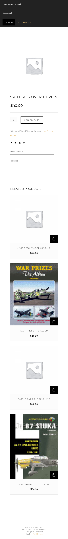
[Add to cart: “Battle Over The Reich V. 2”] (54, 390)
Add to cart (32, 120)
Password (7, 13)
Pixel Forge (38, 534)
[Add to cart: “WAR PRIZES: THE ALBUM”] (54, 321)
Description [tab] (17, 151)
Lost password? (24, 22)
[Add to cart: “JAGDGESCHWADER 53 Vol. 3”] (54, 239)
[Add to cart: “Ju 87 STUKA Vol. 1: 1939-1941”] (54, 475)
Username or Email (12, 4)
